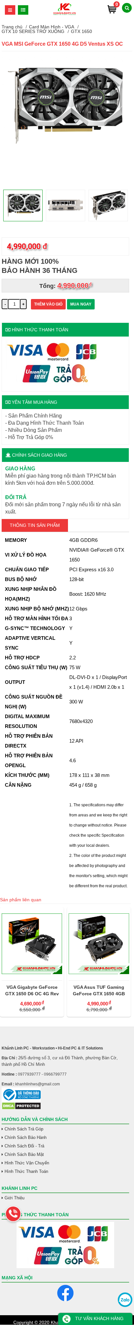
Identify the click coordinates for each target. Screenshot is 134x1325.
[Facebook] (65, 1293)
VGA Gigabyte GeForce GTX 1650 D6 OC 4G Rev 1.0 (32, 991)
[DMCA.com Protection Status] (21, 1108)
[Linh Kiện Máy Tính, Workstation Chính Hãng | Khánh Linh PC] (64, 14)
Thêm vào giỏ (48, 304)
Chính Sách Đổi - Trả (24, 1146)
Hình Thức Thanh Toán (26, 1171)
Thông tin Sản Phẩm (35, 525)
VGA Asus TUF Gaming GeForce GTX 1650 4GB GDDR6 (99, 991)
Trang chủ (12, 26)
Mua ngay (80, 304)
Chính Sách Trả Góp (24, 1129)
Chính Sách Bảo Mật (24, 1154)
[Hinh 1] (65, 155)
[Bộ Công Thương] (65, 1094)
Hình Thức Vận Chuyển (27, 1162)
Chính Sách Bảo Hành (26, 1137)
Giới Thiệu (14, 1197)
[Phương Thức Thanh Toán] (65, 1245)
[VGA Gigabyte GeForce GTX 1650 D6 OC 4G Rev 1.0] (32, 944)
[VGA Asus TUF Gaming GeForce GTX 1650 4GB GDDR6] (99, 944)
